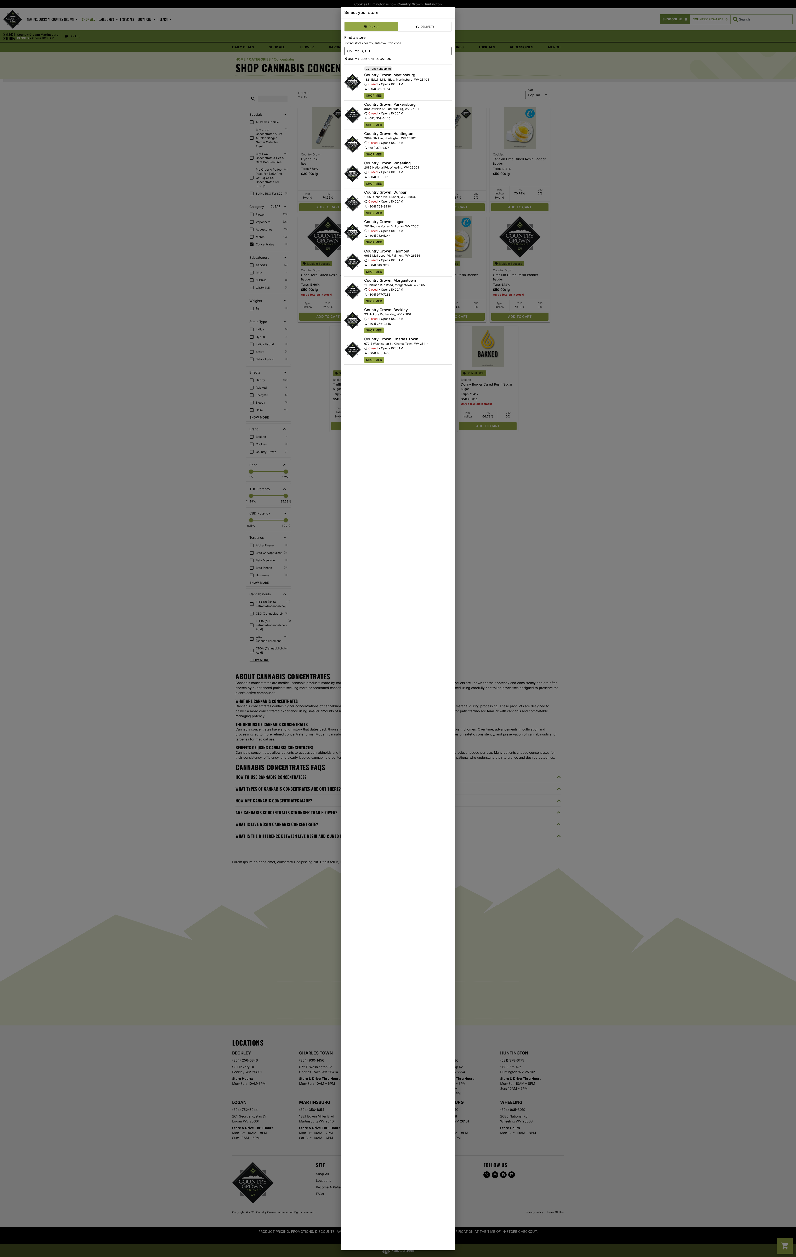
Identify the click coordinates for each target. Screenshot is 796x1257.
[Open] (448, 51)
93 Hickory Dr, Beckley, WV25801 (387, 314)
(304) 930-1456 (379, 353)
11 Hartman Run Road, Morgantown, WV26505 (396, 285)
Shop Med (374, 95)
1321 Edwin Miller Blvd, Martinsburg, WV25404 (396, 79)
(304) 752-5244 (379, 235)
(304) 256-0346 (379, 323)
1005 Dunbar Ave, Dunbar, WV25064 (390, 197)
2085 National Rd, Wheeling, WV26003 (391, 167)
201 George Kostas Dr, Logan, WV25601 (392, 226)
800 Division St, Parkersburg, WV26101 (391, 108)
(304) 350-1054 (379, 89)
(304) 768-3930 (379, 206)
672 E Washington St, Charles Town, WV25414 (396, 343)
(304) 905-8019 (379, 177)
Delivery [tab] (427, 26)
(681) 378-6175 (378, 147)
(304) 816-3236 (379, 265)
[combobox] (395, 51)
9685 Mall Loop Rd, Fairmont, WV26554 (392, 255)
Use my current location (369, 59)
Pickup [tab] (374, 26)
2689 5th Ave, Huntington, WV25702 (390, 138)
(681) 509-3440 (379, 118)
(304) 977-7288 (379, 294)
